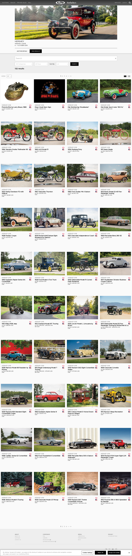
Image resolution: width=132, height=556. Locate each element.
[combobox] (24, 64)
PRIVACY (110, 534)
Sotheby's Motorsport (49, 541)
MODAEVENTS (46, 539)
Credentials (81, 536)
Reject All (100, 552)
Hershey (19, 41)
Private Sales (21, 2)
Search (74, 64)
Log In (124, 2)
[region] (66, 553)
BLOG (79, 539)
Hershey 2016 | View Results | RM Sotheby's (66, 2)
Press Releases (82, 537)
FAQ (44, 536)
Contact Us (18, 539)
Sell (29, 2)
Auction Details (22, 51)
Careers (45, 537)
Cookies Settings (112, 536)
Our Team (17, 537)
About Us (17, 536)
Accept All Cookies (114, 552)
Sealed (12, 2)
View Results (36, 51)
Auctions (5, 2)
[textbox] (23, 64)
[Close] (129, 553)
